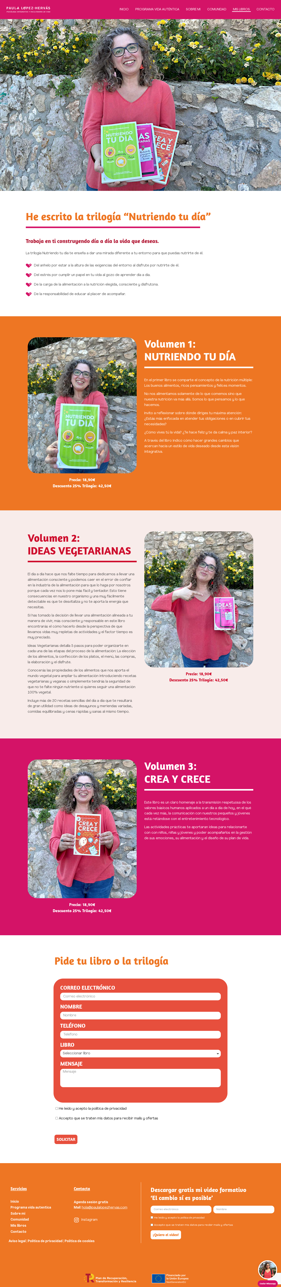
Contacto (266, 9)
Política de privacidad (45, 1241)
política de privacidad (109, 1109)
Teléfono (72, 1025)
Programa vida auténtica (157, 9)
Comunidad (216, 9)
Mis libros (241, 9)
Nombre (71, 1006)
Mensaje (71, 1063)
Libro (67, 1044)
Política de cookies (80, 1241)
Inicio (124, 9)
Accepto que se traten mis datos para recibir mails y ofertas (108, 1118)
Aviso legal (17, 1241)
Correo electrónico (87, 987)
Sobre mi (193, 9)
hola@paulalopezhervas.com (104, 1208)
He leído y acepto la (93, 1109)
